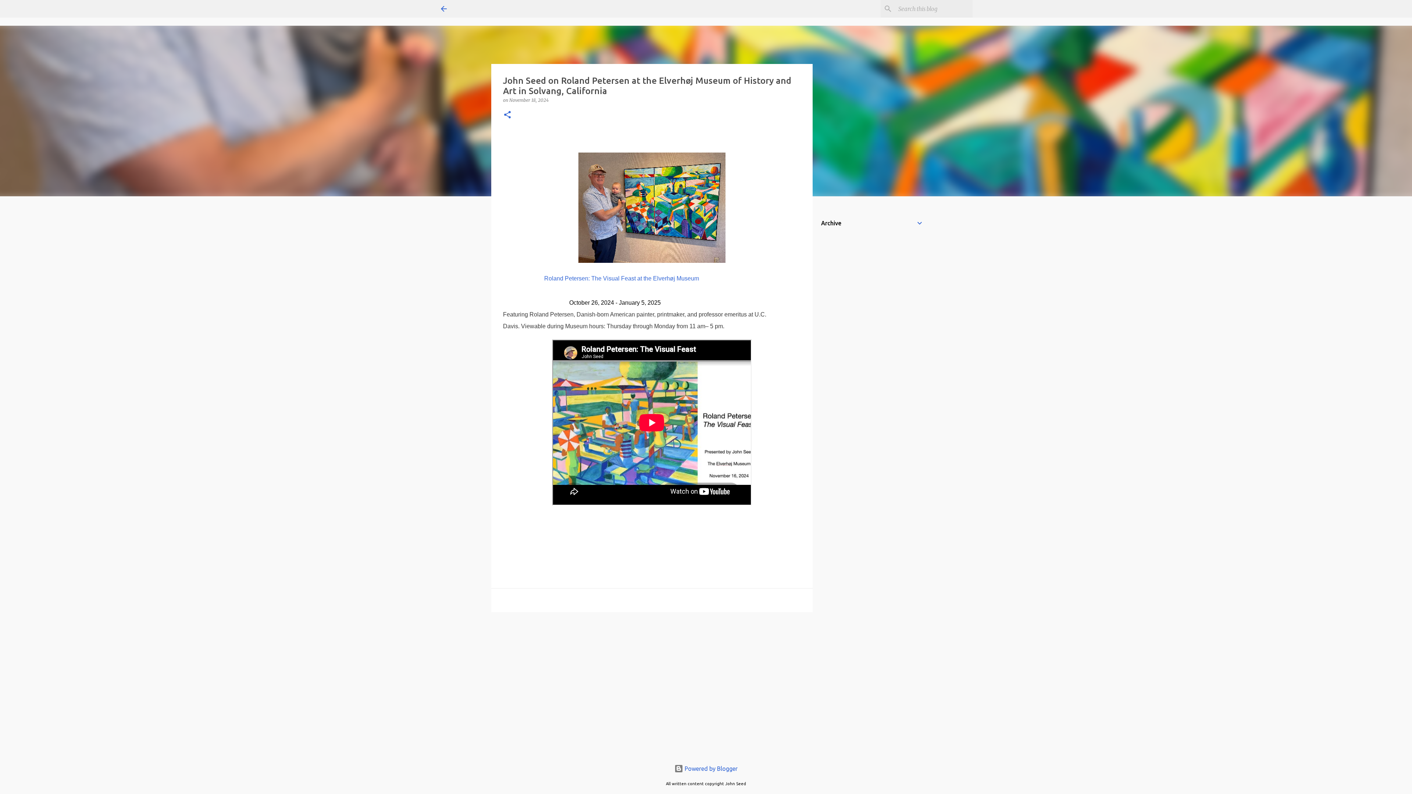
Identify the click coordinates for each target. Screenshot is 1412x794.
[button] (507, 115)
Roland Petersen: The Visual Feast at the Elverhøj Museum (621, 278)
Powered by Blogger (710, 768)
